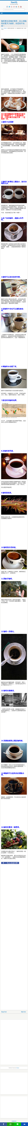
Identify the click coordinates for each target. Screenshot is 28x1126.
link (16, 7)
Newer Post (4, 1012)
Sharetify (14, 2)
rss (18, 7)
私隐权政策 (14, 1121)
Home (2, 28)
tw (9, 7)
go (12, 7)
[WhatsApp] (10, 1124)
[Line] (17, 1124)
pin (14, 7)
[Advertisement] (12, 34)
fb (7, 7)
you (21, 7)
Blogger (18, 1067)
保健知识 (5, 28)
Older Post (23, 1012)
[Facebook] (3, 1124)
